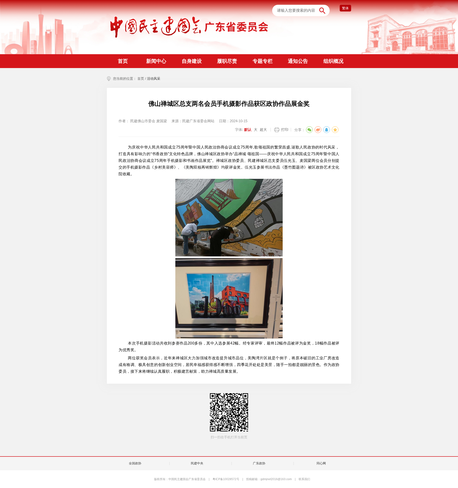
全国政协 (135, 463)
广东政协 (259, 463)
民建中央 (197, 463)
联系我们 (304, 479)
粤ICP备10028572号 (226, 479)
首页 (140, 78)
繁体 (345, 8)
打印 (284, 129)
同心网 (321, 463)
